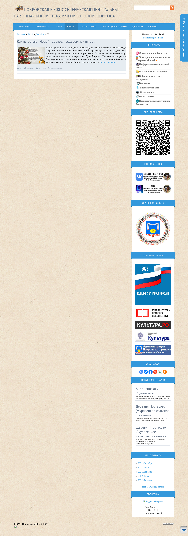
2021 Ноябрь (144, 467)
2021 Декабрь (145, 471)
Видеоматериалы (149, 87)
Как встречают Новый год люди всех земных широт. (56, 41)
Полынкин (30, 68)
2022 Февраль (145, 480)
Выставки (144, 83)
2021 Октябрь (145, 463)
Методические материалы (153, 71)
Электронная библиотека (153, 53)
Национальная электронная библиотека (153, 102)
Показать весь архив (153, 486)
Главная (21, 34)
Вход (160, 37)
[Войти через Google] (160, 372)
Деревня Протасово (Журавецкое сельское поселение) (152, 410)
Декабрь (40, 34)
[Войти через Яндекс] (155, 372)
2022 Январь (144, 476)
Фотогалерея (146, 92)
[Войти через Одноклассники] (165, 372)
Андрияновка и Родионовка (147, 391)
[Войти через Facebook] (151, 372)
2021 (30, 34)
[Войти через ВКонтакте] (146, 372)
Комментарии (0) (56, 68)
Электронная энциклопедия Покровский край (153, 59)
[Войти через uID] (141, 372)
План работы (146, 96)
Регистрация (149, 37)
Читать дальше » (108, 62)
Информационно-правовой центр (152, 66)
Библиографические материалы (149, 78)
